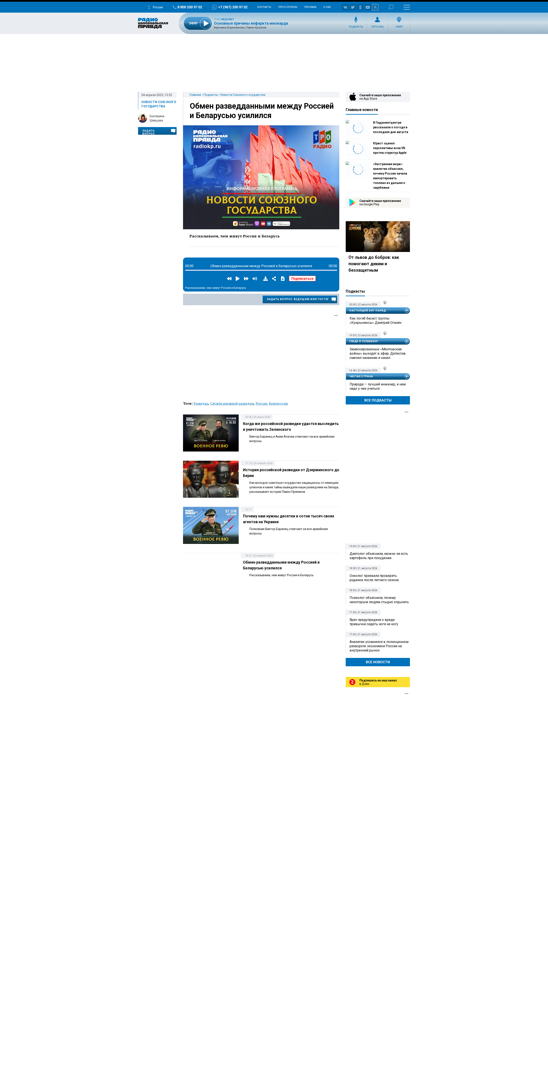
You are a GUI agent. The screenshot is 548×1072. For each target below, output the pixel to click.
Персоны (377, 26)
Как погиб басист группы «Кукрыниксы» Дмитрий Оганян (375, 320)
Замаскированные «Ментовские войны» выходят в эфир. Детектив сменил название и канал (378, 353)
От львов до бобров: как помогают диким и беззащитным (373, 264)
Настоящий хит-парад (367, 310)
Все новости (378, 662)
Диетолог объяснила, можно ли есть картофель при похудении (379, 556)
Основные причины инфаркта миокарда (251, 23)
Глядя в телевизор (363, 341)
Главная (195, 94)
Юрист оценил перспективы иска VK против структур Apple (390, 148)
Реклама (310, 7)
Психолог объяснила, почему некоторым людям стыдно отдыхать (379, 600)
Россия (261, 403)
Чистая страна (361, 376)
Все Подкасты (378, 400)
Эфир (399, 26)
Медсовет (227, 19)
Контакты (264, 7)
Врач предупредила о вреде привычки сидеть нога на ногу (374, 622)
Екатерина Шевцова (157, 118)
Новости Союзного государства (242, 94)
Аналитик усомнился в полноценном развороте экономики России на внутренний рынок (379, 646)
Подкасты (356, 26)
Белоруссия (278, 403)
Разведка (201, 403)
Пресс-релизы (287, 7)
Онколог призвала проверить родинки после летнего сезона (374, 578)
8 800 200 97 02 (189, 7)
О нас (327, 7)
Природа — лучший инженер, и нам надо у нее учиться (378, 386)
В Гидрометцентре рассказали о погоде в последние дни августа (390, 127)
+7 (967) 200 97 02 (232, 7)
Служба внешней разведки (232, 403)
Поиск (391, 7)
